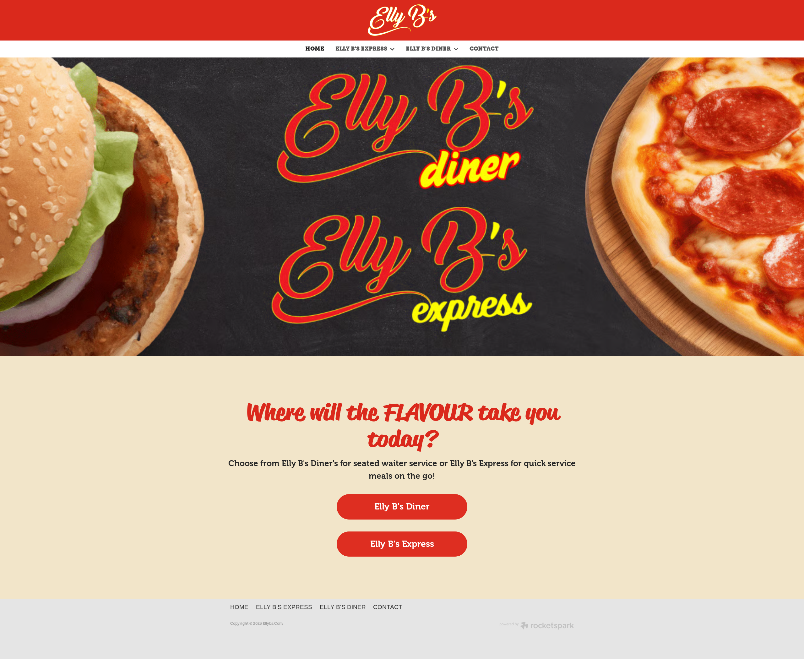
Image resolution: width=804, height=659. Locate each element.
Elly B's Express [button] (402, 544)
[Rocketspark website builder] (536, 626)
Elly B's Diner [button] (402, 506)
